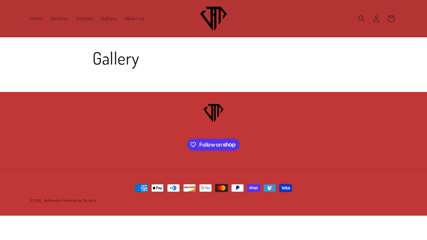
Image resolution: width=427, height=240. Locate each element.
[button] (361, 18)
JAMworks (52, 200)
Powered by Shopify (79, 200)
